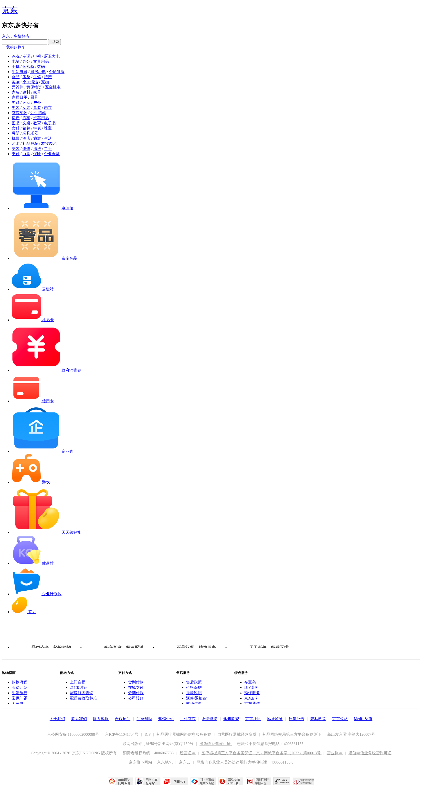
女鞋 (16, 128)
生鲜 (37, 77)
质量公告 (296, 719)
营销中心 (166, 719)
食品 (16, 77)
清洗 (37, 149)
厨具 (34, 97)
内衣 (48, 108)
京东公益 (340, 719)
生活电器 (19, 72)
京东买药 (19, 113)
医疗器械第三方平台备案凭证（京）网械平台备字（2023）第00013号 (261, 753)
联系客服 (101, 719)
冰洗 (16, 56)
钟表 (37, 128)
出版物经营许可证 (216, 744)
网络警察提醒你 (147, 781)
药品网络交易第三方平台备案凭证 (292, 734)
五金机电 (53, 87)
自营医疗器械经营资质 (237, 734)
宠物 (45, 82)
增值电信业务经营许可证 (369, 753)
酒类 (26, 77)
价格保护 (194, 687)
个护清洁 (30, 82)
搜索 (54, 42)
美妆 (16, 82)
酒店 (26, 138)
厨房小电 (38, 72)
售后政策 (194, 682)
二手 (48, 149)
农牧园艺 (49, 143)
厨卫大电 (52, 56)
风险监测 (275, 719)
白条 (26, 154)
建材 (26, 92)
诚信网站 (175, 781)
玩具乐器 (30, 133)
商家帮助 (144, 719)
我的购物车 (15, 47)
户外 (37, 102)
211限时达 (78, 687)
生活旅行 (19, 693)
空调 (26, 56)
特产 (48, 77)
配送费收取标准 (83, 698)
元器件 (17, 87)
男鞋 (16, 102)
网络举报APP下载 (230, 781)
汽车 (26, 118)
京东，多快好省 (15, 36)
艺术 (16, 143)
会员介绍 (19, 687)
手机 (16, 66)
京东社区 (253, 719)
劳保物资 (34, 87)
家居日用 (19, 97)
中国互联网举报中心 (203, 781)
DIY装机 (251, 687)
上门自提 (77, 682)
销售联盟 (231, 719)
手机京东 (188, 719)
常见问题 (19, 698)
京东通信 (252, 704)
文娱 (26, 123)
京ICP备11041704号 (122, 734)
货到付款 (136, 682)
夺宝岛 (250, 682)
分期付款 (136, 693)
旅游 (37, 138)
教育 (37, 123)
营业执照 (335, 753)
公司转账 (136, 698)
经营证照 (188, 753)
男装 (16, 108)
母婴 (16, 133)
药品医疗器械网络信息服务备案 (184, 734)
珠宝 (48, 128)
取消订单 (194, 704)
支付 (16, 154)
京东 (10, 10)
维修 (26, 149)
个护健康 (56, 72)
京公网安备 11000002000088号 (73, 734)
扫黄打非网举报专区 (258, 781)
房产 (16, 118)
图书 (16, 123)
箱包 (26, 128)
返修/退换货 (196, 698)
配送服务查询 (81, 693)
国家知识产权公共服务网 (303, 781)
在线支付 (136, 687)
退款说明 (194, 693)
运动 (26, 102)
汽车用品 (41, 118)
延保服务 (252, 693)
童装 (37, 108)
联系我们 (79, 719)
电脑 (16, 61)
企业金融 (52, 154)
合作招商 (122, 719)
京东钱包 (165, 762)
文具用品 (41, 61)
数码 (41, 66)
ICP (148, 734)
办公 (26, 61)
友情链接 (209, 719)
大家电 (17, 704)
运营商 (28, 66)
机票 (16, 138)
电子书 (50, 123)
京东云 (185, 762)
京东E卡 (251, 698)
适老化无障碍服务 (281, 781)
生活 (48, 138)
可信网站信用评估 (120, 781)
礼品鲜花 (30, 143)
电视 (37, 56)
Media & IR (363, 719)
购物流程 (19, 682)
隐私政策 (318, 719)
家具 (37, 92)
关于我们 (57, 719)
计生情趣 (38, 113)
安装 (16, 149)
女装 (26, 108)
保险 (37, 154)
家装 (16, 92)
